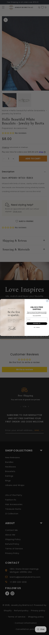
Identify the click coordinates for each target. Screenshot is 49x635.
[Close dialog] (47, 301)
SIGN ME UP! (37, 323)
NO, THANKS (37, 327)
